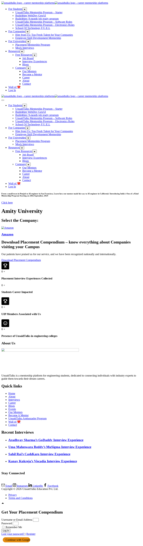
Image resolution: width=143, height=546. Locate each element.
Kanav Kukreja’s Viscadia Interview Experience (42, 461)
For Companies (16, 31)
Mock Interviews (24, 47)
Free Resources (23, 54)
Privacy (12, 494)
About (25, 80)
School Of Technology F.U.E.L (32, 28)
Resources (14, 51)
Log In (12, 90)
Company (20, 67)
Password (6, 523)
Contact (26, 83)
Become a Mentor (32, 74)
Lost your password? (13, 533)
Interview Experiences (34, 61)
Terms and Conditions (20, 498)
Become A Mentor (18, 415)
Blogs (25, 64)
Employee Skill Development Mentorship (38, 37)
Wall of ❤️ (14, 87)
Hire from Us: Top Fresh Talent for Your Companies (44, 34)
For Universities (17, 41)
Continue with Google (17, 539)
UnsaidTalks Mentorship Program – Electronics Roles (44, 24)
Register (30, 533)
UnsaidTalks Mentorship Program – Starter (38, 12)
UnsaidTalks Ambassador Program (27, 418)
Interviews (14, 399)
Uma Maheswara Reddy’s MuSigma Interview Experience (49, 447)
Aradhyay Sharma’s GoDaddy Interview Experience (45, 440)
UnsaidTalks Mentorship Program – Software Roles (43, 21)
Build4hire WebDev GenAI (30, 15)
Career (26, 77)
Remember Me (13, 527)
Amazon (7, 234)
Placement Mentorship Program (32, 44)
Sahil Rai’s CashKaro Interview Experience (39, 454)
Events (12, 409)
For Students (15, 8)
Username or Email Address (16, 519)
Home (11, 393)
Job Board (28, 58)
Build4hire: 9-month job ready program (37, 18)
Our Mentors (29, 71)
